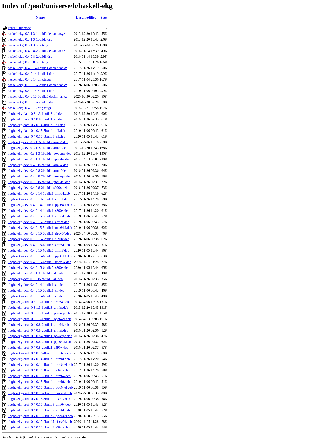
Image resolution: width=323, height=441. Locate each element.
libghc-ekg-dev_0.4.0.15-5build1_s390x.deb (38, 239)
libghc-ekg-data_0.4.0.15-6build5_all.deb (36, 136)
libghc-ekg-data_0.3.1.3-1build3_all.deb (35, 113)
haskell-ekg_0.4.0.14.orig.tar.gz (29, 79)
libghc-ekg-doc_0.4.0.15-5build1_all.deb (36, 290)
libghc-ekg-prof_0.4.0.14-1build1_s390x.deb (39, 370)
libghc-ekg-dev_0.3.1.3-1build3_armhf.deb (37, 148)
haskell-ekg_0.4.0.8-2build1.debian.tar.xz (36, 51)
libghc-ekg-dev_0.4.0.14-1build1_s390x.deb (38, 210)
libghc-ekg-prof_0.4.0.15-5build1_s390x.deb (39, 399)
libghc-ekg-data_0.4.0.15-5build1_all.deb (36, 131)
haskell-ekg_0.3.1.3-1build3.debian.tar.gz (36, 34)
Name (40, 17)
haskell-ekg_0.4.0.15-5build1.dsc (31, 91)
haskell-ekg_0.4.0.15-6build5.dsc (31, 102)
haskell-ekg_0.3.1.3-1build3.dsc (30, 39)
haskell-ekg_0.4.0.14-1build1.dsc (31, 73)
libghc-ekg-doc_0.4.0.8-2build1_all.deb (35, 279)
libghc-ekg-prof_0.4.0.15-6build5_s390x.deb (39, 427)
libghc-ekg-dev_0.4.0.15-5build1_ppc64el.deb (40, 227)
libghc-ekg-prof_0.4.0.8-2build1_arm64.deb (38, 324)
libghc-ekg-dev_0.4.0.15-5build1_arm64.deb (39, 216)
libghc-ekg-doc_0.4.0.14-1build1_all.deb (36, 285)
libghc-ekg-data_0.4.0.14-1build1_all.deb (36, 125)
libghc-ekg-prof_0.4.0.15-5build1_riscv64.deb (40, 393)
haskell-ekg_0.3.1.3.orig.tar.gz (29, 45)
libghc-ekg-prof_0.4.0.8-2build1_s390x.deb (38, 347)
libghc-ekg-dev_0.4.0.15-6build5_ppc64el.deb (40, 256)
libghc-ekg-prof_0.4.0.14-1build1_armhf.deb (39, 359)
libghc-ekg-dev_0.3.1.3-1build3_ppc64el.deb (39, 159)
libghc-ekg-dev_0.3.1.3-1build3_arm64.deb (38, 142)
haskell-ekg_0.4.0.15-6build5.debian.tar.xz (37, 96)
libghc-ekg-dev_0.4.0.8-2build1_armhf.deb (37, 170)
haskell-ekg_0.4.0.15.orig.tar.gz (29, 108)
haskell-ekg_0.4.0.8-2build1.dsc (30, 56)
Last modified (86, 17)
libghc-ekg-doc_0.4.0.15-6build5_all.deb (36, 296)
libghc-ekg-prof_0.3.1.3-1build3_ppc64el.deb (39, 319)
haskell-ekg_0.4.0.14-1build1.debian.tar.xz (37, 68)
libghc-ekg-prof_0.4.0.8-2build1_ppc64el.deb (39, 342)
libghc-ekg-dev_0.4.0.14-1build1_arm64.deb (39, 193)
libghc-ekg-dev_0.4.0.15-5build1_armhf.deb (38, 222)
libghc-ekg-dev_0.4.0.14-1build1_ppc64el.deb (40, 205)
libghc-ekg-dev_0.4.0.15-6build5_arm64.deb (39, 245)
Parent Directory (19, 28)
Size (104, 17)
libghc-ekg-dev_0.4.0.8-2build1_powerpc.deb (39, 176)
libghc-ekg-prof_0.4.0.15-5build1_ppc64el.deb (40, 387)
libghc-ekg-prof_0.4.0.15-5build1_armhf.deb (39, 382)
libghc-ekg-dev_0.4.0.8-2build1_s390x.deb (38, 188)
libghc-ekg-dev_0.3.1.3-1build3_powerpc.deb (39, 153)
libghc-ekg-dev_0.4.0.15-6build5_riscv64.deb (39, 262)
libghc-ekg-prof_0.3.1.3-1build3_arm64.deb (38, 302)
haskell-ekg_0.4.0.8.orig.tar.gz (29, 62)
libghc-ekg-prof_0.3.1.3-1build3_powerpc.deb (40, 313)
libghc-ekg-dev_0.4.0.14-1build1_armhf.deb (38, 199)
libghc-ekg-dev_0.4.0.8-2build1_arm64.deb (38, 165)
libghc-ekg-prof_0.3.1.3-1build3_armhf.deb (38, 307)
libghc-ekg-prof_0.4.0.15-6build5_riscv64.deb (40, 421)
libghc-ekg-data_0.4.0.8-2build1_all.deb (35, 119)
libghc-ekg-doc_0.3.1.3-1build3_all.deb (35, 273)
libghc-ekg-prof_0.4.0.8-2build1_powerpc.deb (40, 336)
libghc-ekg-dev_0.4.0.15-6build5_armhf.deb (38, 250)
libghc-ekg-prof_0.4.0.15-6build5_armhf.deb (39, 410)
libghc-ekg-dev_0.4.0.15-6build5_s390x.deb (38, 267)
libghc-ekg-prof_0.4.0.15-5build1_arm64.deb (39, 376)
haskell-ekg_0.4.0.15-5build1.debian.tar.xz (37, 85)
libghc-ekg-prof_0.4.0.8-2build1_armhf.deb (38, 330)
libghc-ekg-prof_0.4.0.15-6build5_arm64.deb (39, 404)
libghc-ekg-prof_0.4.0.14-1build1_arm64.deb (39, 353)
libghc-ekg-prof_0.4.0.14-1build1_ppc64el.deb (40, 364)
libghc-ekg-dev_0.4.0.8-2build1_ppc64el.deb (39, 182)
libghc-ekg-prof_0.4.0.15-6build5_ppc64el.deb (40, 416)
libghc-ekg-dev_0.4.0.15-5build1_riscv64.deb (39, 233)
